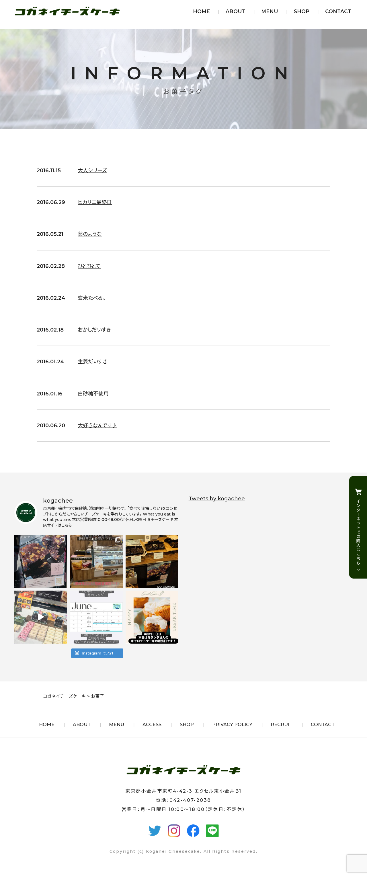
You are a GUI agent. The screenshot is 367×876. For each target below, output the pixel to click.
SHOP (301, 11)
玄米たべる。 (91, 298)
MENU (269, 11)
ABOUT (235, 11)
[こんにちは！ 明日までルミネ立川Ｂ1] (40, 617)
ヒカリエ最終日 (95, 202)
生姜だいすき (92, 361)
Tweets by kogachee (217, 498)
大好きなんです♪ (97, 425)
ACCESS (151, 724)
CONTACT (338, 11)
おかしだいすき (94, 330)
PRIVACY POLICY (232, 724)
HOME (201, 11)
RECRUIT (281, 724)
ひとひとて (89, 266)
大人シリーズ (92, 170)
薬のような (90, 234)
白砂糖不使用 (93, 394)
